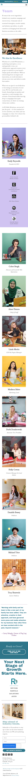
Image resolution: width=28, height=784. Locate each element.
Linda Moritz (14, 349)
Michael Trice (14, 552)
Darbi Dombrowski (14, 429)
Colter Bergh (14, 266)
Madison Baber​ (14, 389)
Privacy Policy (15, 775)
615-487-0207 (6, 763)
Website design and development (11, 768)
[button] (26, 5)
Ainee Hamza (14, 309)
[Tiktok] (11, 755)
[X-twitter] (9, 755)
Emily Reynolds (14, 161)
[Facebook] (6, 755)
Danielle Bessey (14, 512)
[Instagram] (4, 755)
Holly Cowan (14, 469)
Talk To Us (25, 1)
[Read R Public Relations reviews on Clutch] (17, 1)
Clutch (15, 1)
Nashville (14, 691)
